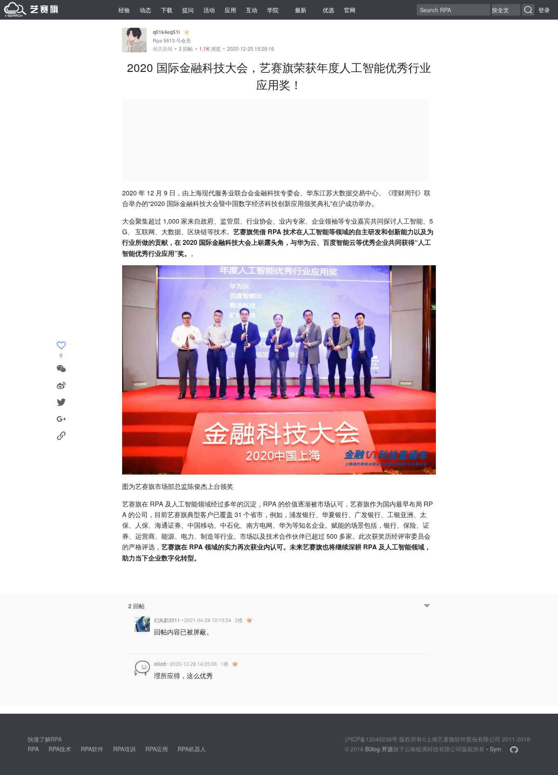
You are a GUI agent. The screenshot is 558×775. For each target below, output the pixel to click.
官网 (349, 10)
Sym (495, 749)
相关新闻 (162, 48)
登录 (544, 10)
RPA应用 (156, 749)
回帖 (186, 48)
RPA (33, 749)
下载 (166, 10)
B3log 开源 (379, 749)
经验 (124, 10)
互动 (251, 10)
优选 (328, 10)
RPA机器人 (192, 749)
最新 (300, 10)
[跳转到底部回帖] (427, 606)
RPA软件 (92, 749)
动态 (145, 10)
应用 (230, 10)
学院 (273, 10)
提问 (188, 10)
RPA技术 (60, 749)
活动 (209, 10)
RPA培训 (124, 749)
